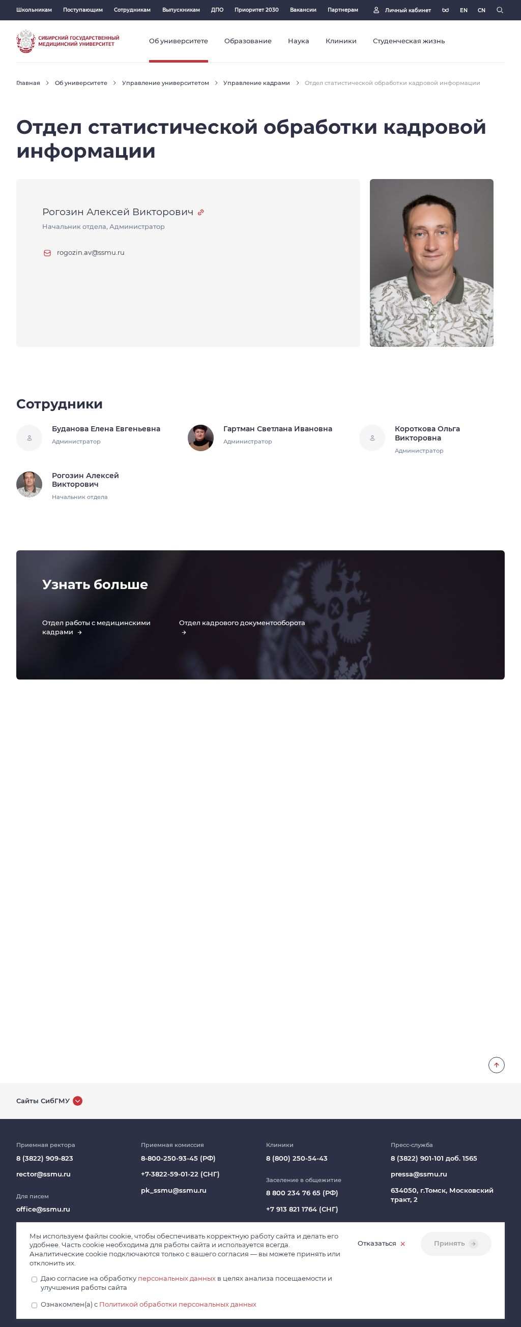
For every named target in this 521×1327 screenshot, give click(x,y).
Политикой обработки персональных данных (177, 1304)
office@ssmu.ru (43, 1209)
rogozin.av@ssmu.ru (91, 252)
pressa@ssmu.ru (419, 1174)
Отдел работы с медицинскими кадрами (96, 627)
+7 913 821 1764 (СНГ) (302, 1209)
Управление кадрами (256, 82)
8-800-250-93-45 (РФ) (178, 1158)
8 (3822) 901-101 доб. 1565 (434, 1158)
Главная (28, 82)
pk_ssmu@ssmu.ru (174, 1190)
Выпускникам (181, 10)
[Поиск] (500, 10)
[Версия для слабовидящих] (445, 10)
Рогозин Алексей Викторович (117, 211)
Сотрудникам (132, 10)
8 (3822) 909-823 (44, 1158)
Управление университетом (165, 82)
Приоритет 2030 (257, 10)
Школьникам (34, 10)
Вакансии (303, 10)
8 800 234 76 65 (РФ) (302, 1193)
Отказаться (377, 1243)
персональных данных (177, 1278)
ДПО (217, 10)
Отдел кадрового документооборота (242, 623)
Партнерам (343, 10)
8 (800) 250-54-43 (297, 1158)
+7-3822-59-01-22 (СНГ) (180, 1174)
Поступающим (83, 10)
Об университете (81, 82)
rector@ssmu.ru (43, 1174)
